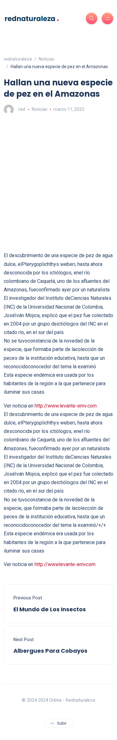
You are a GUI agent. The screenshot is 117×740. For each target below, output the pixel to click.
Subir (61, 723)
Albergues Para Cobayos (50, 651)
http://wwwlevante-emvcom (65, 564)
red (21, 109)
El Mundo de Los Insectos (49, 609)
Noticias (39, 109)
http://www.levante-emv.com (66, 406)
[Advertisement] (58, 183)
